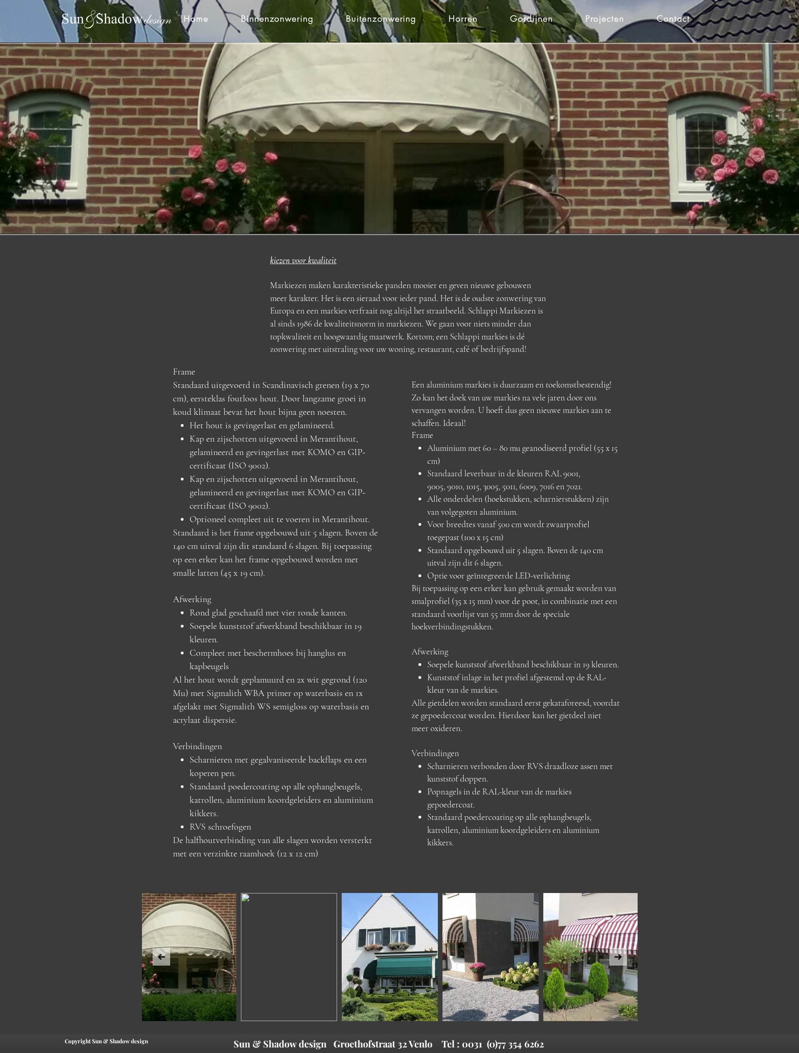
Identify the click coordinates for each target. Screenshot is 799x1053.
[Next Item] (618, 957)
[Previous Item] (161, 957)
